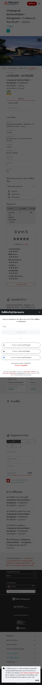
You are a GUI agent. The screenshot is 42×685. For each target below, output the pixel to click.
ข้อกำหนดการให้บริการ (30, 372)
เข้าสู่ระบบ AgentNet (21, 365)
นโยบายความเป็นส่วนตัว (9, 373)
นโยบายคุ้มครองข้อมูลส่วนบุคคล (29, 673)
